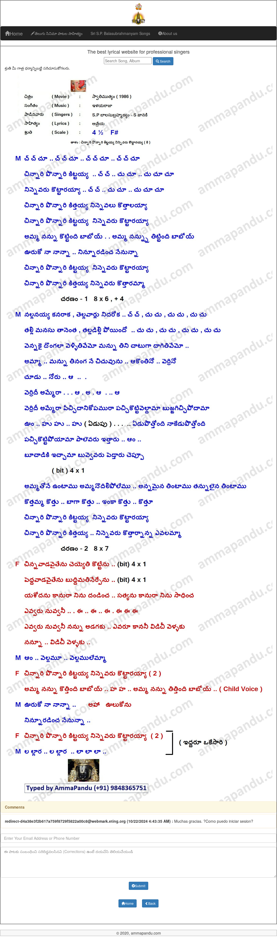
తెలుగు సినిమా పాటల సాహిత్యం (59, 33)
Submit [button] (140, 885)
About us (169, 33)
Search (164, 61)
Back (152, 903)
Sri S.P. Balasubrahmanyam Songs (120, 33)
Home (16, 33)
